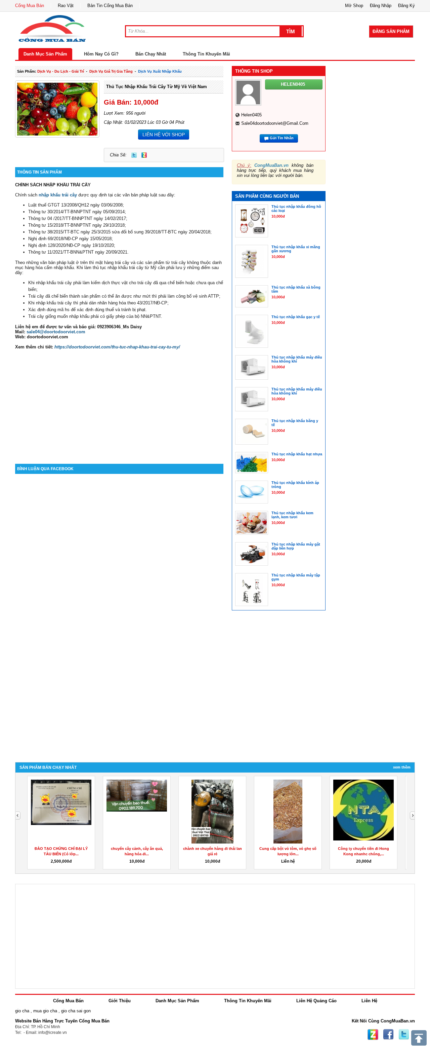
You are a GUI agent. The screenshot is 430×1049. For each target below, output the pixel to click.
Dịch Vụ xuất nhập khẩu (160, 71)
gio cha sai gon (76, 1010)
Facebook (388, 1034)
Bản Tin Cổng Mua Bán (110, 5)
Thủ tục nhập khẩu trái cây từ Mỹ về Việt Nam (156, 86)
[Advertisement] (119, 407)
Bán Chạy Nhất (150, 54)
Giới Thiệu (120, 1000)
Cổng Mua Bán (29, 5)
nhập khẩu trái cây (58, 194)
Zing (144, 155)
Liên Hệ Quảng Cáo (316, 1000)
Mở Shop (354, 5)
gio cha (22, 1010)
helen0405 (251, 114)
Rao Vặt (66, 5)
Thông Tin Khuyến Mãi (206, 54)
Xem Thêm (402, 767)
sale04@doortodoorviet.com (56, 331)
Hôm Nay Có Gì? (101, 54)
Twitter (134, 155)
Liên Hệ (369, 1000)
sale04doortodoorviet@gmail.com (274, 123)
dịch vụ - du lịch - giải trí (60, 71)
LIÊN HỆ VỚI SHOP (163, 134)
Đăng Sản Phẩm (391, 31)
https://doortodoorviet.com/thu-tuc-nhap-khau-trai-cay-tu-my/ (117, 346)
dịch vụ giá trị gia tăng (111, 71)
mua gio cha (45, 1010)
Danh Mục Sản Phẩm (45, 54)
